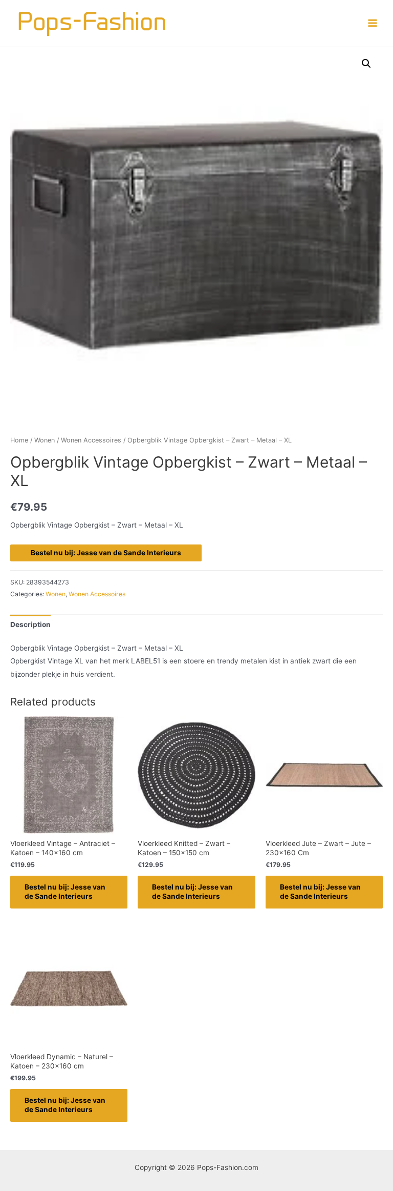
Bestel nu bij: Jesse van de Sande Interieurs (106, 553)
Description (30, 624)
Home (19, 440)
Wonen (44, 440)
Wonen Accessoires (91, 440)
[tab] (30, 625)
